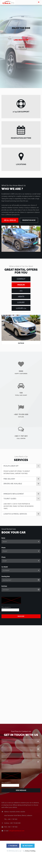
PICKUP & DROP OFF (11, 466)
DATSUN (21, 343)
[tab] (21, 466)
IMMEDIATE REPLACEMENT (14, 494)
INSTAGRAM (29, 845)
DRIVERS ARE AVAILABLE (13, 484)
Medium (21, 285)
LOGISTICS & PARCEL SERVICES (15, 514)
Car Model (4, 567)
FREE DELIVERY (9, 479)
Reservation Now (28, 220)
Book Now (21, 616)
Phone (3, 547)
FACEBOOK (13, 845)
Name (3, 538)
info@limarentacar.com (16, 831)
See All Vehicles (10, 220)
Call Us (21, 47)
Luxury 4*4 (21, 308)
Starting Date (5, 576)
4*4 (21, 291)
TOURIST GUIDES (10, 499)
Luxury (21, 302)
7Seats (21, 296)
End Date (4, 586)
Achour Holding (30, 851)
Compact (21, 279)
